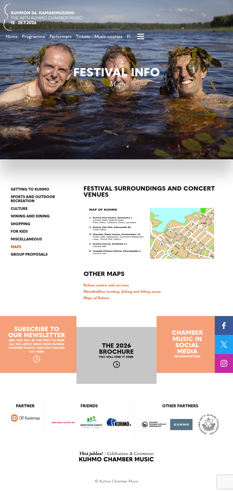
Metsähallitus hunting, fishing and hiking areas (122, 292)
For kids (19, 232)
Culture (19, 209)
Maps (16, 247)
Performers (60, 37)
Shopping (20, 224)
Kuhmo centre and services (106, 285)
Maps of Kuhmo (96, 298)
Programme (33, 37)
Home (12, 37)
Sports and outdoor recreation (33, 199)
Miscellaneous (26, 239)
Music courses (108, 37)
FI (128, 37)
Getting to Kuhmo (30, 189)
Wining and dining (30, 216)
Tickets (83, 37)
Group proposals (29, 255)
